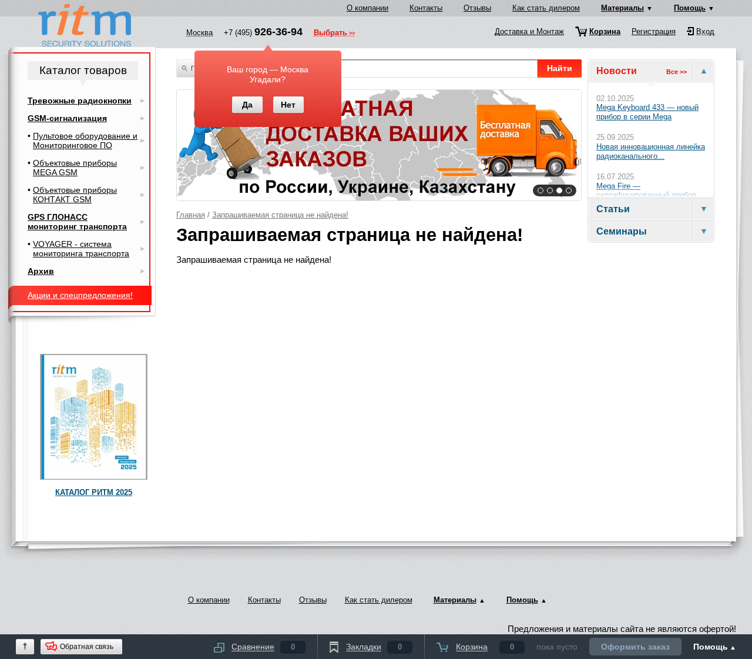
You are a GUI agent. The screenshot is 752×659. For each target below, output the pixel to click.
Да (247, 104)
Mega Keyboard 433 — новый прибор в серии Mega (647, 112)
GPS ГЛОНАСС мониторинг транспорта (77, 221)
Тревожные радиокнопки (80, 100)
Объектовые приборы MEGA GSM (75, 167)
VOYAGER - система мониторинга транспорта (81, 248)
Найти (559, 68)
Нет (288, 104)
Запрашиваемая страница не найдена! (280, 214)
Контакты (425, 8)
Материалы (622, 8)
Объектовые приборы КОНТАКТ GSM (75, 194)
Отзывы (477, 8)
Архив (41, 271)
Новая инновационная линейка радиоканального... (650, 151)
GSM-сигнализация (67, 118)
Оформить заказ (635, 646)
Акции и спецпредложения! (80, 295)
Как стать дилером (546, 8)
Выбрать (330, 33)
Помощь (690, 8)
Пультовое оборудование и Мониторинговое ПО (85, 140)
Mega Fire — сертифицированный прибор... (649, 191)
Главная (190, 214)
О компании (367, 8)
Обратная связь (86, 647)
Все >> (676, 71)
